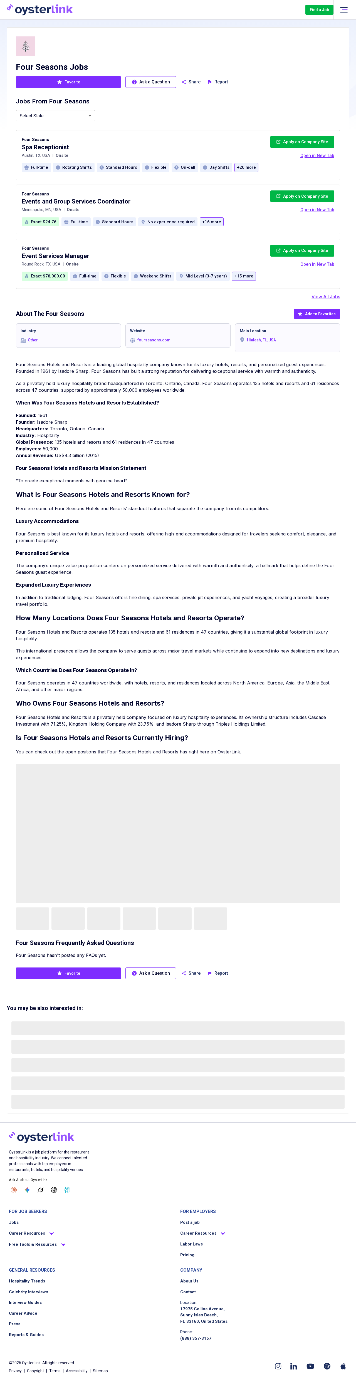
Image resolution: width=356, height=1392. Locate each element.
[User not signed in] (343, 10)
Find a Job (319, 10)
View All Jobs (326, 296)
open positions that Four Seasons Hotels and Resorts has (126, 752)
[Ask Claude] (14, 1190)
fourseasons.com (153, 340)
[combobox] (55, 115)
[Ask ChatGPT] (54, 1190)
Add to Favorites (320, 314)
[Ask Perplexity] (67, 1190)
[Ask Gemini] (27, 1190)
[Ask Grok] (41, 1190)
